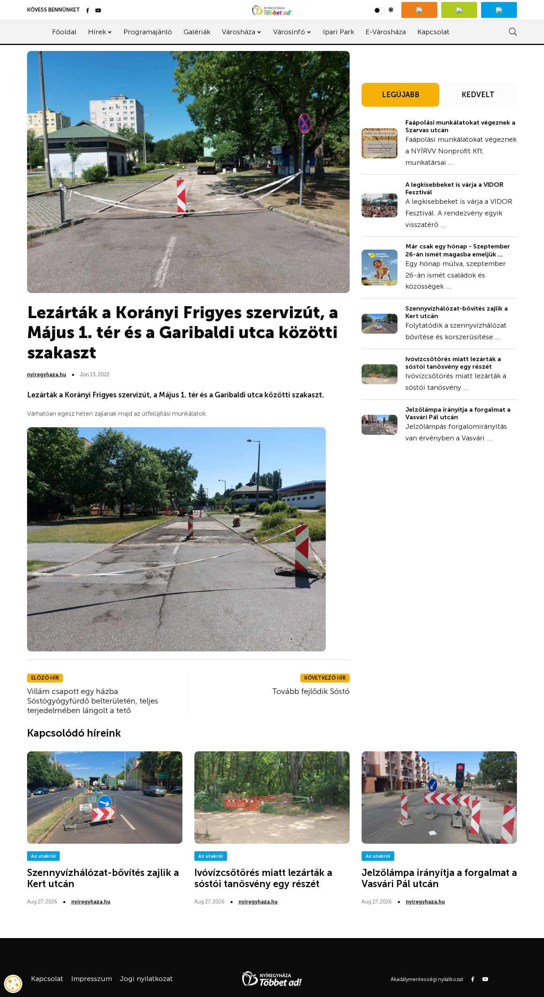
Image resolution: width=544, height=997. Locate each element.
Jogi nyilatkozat (146, 978)
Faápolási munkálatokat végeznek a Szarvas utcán (460, 126)
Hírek (97, 31)
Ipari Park (338, 31)
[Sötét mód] (383, 10)
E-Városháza (386, 31)
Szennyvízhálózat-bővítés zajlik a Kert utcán (103, 878)
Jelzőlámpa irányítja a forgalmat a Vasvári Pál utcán (439, 878)
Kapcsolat (433, 31)
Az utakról (43, 856)
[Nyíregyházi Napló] (459, 10)
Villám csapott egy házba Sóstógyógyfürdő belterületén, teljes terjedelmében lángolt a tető (92, 700)
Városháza (238, 31)
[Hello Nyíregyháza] (499, 10)
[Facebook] (87, 11)
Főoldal (64, 31)
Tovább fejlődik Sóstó (311, 691)
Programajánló (147, 31)
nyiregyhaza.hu (46, 374)
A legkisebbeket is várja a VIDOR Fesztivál (454, 188)
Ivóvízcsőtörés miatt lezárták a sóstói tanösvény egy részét (453, 362)
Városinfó (289, 31)
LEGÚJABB (400, 94)
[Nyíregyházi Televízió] (419, 10)
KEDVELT (478, 94)
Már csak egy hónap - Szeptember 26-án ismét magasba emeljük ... (457, 250)
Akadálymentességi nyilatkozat (427, 979)
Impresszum (91, 978)
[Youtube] (98, 11)
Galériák (197, 31)
